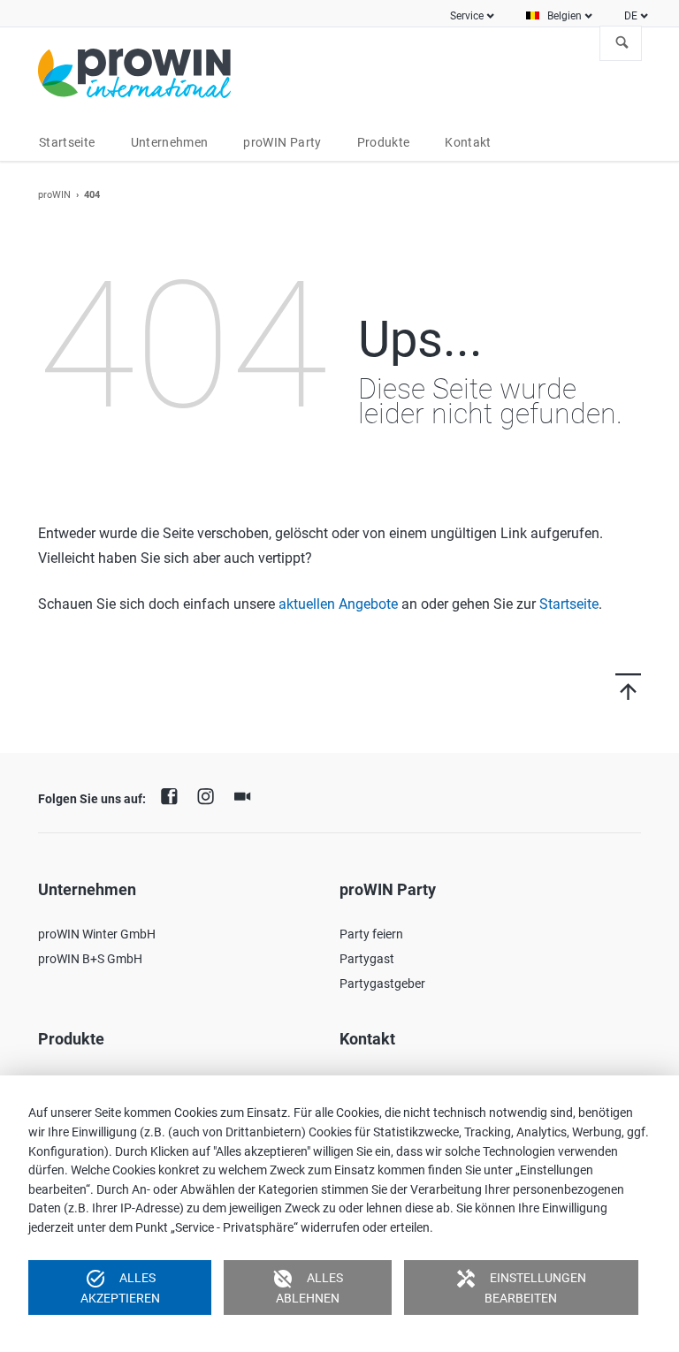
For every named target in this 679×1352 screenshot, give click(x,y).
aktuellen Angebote (338, 604)
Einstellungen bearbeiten (520, 1286)
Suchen (622, 43)
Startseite (569, 604)
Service (467, 16)
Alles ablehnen (307, 1286)
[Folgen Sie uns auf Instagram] (210, 794)
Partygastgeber (382, 983)
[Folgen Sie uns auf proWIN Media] (246, 794)
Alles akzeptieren (120, 1286)
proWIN (54, 195)
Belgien (564, 16)
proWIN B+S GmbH (90, 959)
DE (630, 16)
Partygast (367, 959)
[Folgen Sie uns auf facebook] (173, 794)
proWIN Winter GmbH (97, 934)
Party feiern (371, 934)
